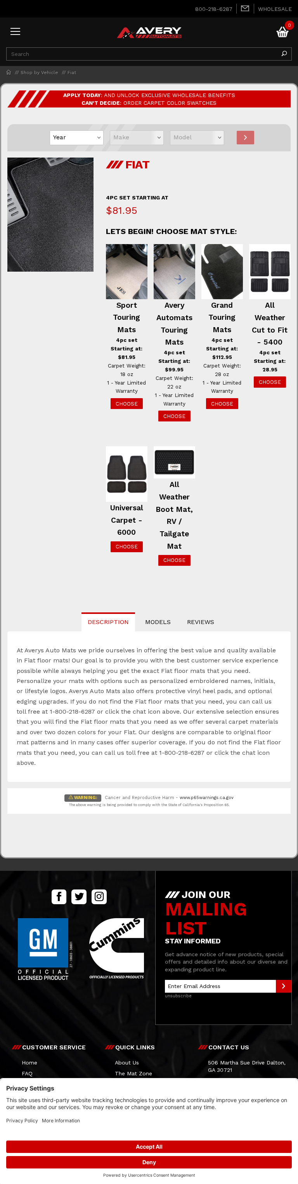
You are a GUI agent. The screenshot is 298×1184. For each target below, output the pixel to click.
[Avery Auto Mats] (149, 31)
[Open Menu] (15, 32)
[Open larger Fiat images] (50, 220)
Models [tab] (158, 622)
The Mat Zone (133, 1073)
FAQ (27, 1073)
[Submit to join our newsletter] (283, 986)
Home (29, 1062)
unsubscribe (178, 996)
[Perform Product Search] (284, 54)
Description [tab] (108, 622)
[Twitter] (78, 896)
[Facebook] (59, 896)
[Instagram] (99, 896)
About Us (127, 1062)
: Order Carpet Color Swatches (149, 103)
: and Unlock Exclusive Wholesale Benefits (149, 95)
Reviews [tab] (200, 622)
